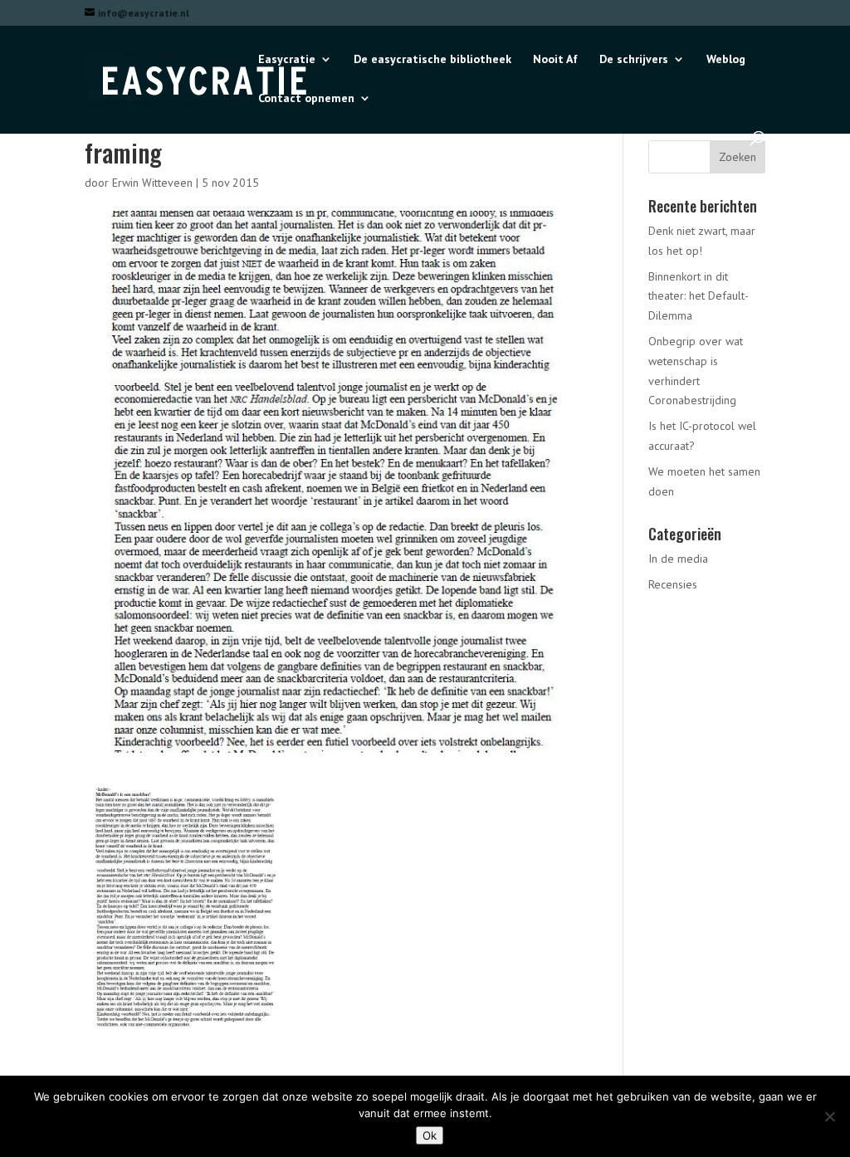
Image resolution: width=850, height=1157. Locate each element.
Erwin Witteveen (152, 182)
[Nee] (829, 1116)
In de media (678, 558)
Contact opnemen (306, 98)
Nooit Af (555, 59)
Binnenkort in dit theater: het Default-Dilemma (698, 296)
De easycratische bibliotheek (432, 59)
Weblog (725, 59)
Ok (430, 1135)
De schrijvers (633, 59)
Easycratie (286, 59)
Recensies (672, 584)
